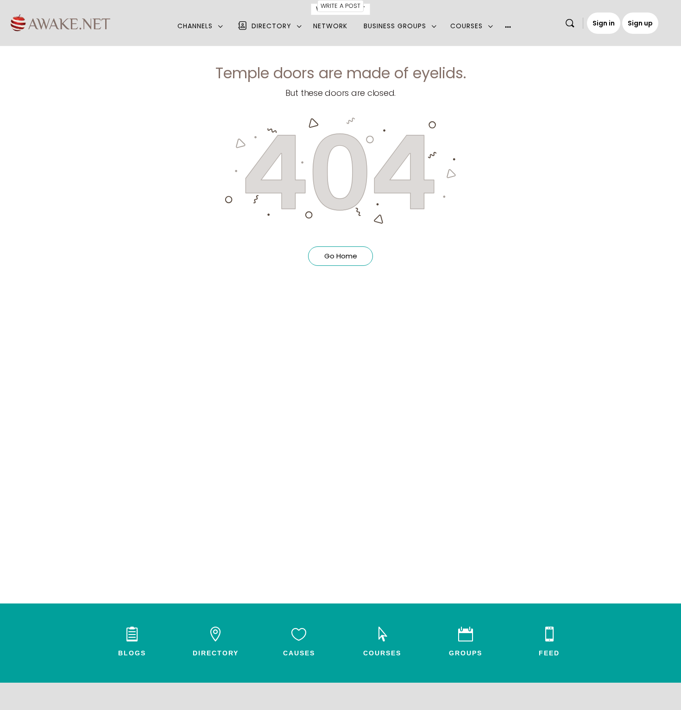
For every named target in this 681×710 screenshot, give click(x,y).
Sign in (604, 23)
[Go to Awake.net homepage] (60, 21)
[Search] (570, 23)
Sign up (640, 23)
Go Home (340, 256)
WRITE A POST (340, 5)
